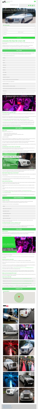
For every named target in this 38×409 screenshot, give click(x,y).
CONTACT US (19, 288)
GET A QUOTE (19, 128)
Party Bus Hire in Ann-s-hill (7, 406)
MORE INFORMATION (19, 197)
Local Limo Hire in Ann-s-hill (7, 405)
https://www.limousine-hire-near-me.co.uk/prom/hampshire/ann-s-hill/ (21, 283)
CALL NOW (19, 50)
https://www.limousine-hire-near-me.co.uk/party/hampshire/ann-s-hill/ (21, 278)
